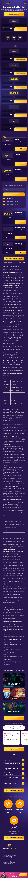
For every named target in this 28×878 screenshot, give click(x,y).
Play (21, 148)
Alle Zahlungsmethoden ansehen (14, 718)
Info (7, 148)
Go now (23, 874)
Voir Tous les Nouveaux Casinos (14, 258)
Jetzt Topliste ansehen (14, 14)
